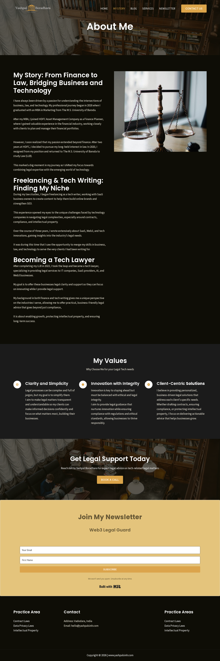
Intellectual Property (25, 630)
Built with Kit (110, 586)
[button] (194, 9)
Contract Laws (21, 621)
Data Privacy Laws (23, 625)
